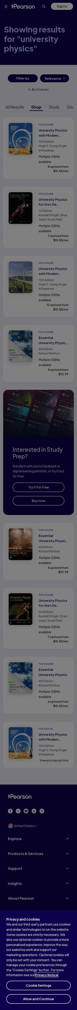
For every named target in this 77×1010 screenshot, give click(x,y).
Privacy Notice (46, 975)
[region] (38, 960)
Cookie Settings (38, 985)
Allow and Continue (38, 999)
